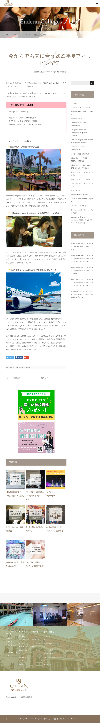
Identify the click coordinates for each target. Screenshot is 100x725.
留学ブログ (35, 640)
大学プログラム (24, 647)
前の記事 (16, 378)
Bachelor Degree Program (79, 195)
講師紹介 (9, 642)
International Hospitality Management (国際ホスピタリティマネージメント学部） (82, 220)
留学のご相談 (48, 654)
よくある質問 (48, 650)
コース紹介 (74, 103)
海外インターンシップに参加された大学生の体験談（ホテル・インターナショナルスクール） (82, 258)
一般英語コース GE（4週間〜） (82, 107)
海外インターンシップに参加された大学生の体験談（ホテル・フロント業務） (82, 270)
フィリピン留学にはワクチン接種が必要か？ (35, 565)
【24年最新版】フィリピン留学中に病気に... (15, 495)
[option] (16, 614)
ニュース (34, 636)
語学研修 (22, 636)
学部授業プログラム (77, 118)
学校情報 (63, 72)
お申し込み (47, 664)
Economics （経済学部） (79, 206)
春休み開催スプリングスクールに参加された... (55, 530)
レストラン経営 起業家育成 (80, 154)
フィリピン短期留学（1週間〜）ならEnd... (35, 495)
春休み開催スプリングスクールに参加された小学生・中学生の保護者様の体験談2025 (82, 294)
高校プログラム (76, 190)
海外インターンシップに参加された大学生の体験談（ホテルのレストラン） (82, 246)
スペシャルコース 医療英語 (80, 179)
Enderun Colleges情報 (52, 72)
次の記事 (44, 378)
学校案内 (9, 638)
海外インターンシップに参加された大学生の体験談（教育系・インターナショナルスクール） (82, 282)
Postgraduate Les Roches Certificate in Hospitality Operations (79, 133)
